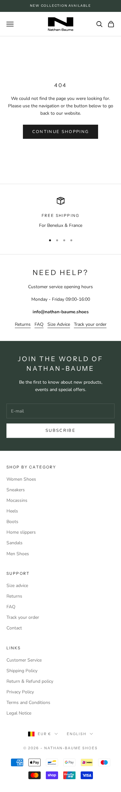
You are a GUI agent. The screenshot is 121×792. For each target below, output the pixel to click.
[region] (60, 213)
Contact (14, 628)
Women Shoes (21, 479)
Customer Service (24, 660)
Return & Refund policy (29, 681)
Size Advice (58, 324)
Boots (12, 522)
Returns (23, 324)
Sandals (14, 543)
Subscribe (60, 430)
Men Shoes (17, 554)
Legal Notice (18, 713)
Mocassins (16, 500)
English (76, 734)
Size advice (17, 586)
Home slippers (21, 532)
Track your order (90, 324)
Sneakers (15, 490)
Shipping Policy (21, 671)
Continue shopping (60, 132)
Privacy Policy (20, 692)
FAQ (39, 324)
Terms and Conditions (28, 702)
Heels (12, 511)
